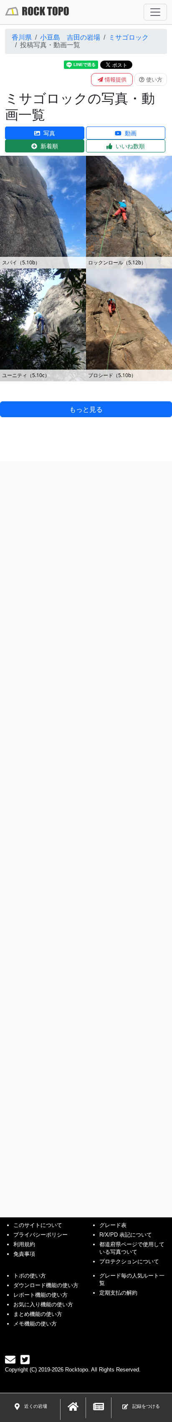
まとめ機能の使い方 (37, 1314)
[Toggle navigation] (155, 12)
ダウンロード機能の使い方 (45, 1285)
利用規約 (24, 1244)
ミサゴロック (129, 37)
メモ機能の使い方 (35, 1324)
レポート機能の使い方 (40, 1295)
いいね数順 (130, 146)
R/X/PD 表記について (125, 1235)
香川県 (22, 37)
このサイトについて (37, 1225)
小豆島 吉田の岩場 (70, 37)
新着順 (49, 146)
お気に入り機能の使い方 (43, 1304)
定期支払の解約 (118, 1293)
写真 (49, 133)
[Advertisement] (86, 825)
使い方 (154, 79)
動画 (131, 133)
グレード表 (112, 1225)
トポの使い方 (29, 1275)
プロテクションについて (129, 1261)
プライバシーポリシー (40, 1235)
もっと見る (86, 409)
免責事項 (24, 1254)
